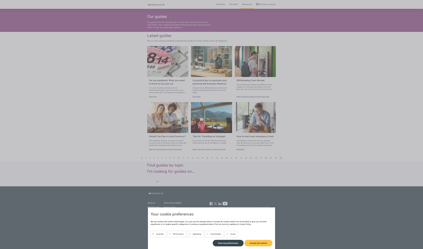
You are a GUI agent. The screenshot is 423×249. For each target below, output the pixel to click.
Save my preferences (228, 243)
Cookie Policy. (245, 224)
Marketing (196, 234)
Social (232, 234)
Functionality (215, 234)
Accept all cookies (258, 243)
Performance (178, 234)
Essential (160, 234)
